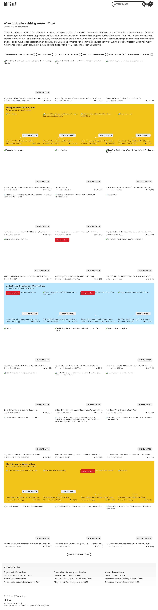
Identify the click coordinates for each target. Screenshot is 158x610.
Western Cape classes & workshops (67, 575)
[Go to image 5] (62, 137)
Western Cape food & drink (115, 575)
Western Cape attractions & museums (18, 575)
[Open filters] (150, 4)
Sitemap (6, 605)
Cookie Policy (25, 605)
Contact (47, 605)
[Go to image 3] (60, 137)
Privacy (17, 605)
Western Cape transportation (15, 578)
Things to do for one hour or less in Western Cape (72, 578)
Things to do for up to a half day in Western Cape (123, 578)
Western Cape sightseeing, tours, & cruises (70, 572)
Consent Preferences (37, 605)
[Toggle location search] (144, 4)
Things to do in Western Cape (15, 572)
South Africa (8, 596)
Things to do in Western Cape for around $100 (122, 582)
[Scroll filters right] (152, 54)
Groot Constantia (92, 44)
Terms (12, 605)
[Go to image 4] (61, 137)
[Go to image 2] (96, 137)
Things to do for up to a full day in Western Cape (22, 582)
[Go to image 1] (20, 137)
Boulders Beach (69, 44)
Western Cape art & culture (115, 572)
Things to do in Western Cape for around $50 (71, 582)
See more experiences (79, 554)
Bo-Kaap (55, 44)
